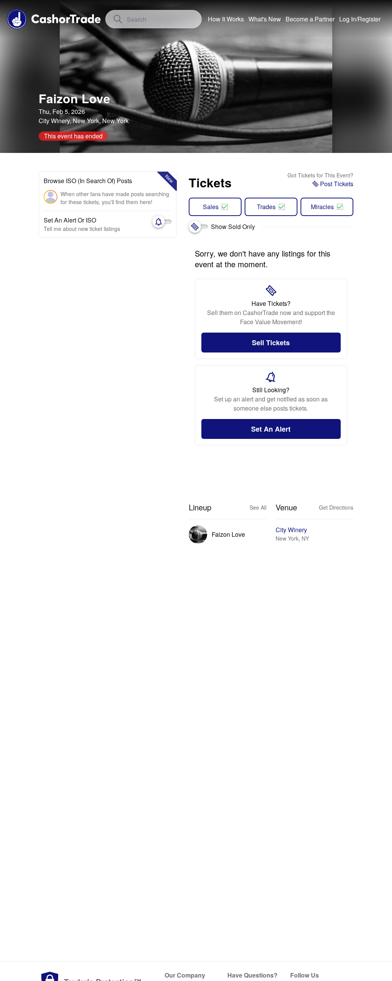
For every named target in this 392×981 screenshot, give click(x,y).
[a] (310, 19)
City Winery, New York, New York (84, 120)
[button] (360, 19)
